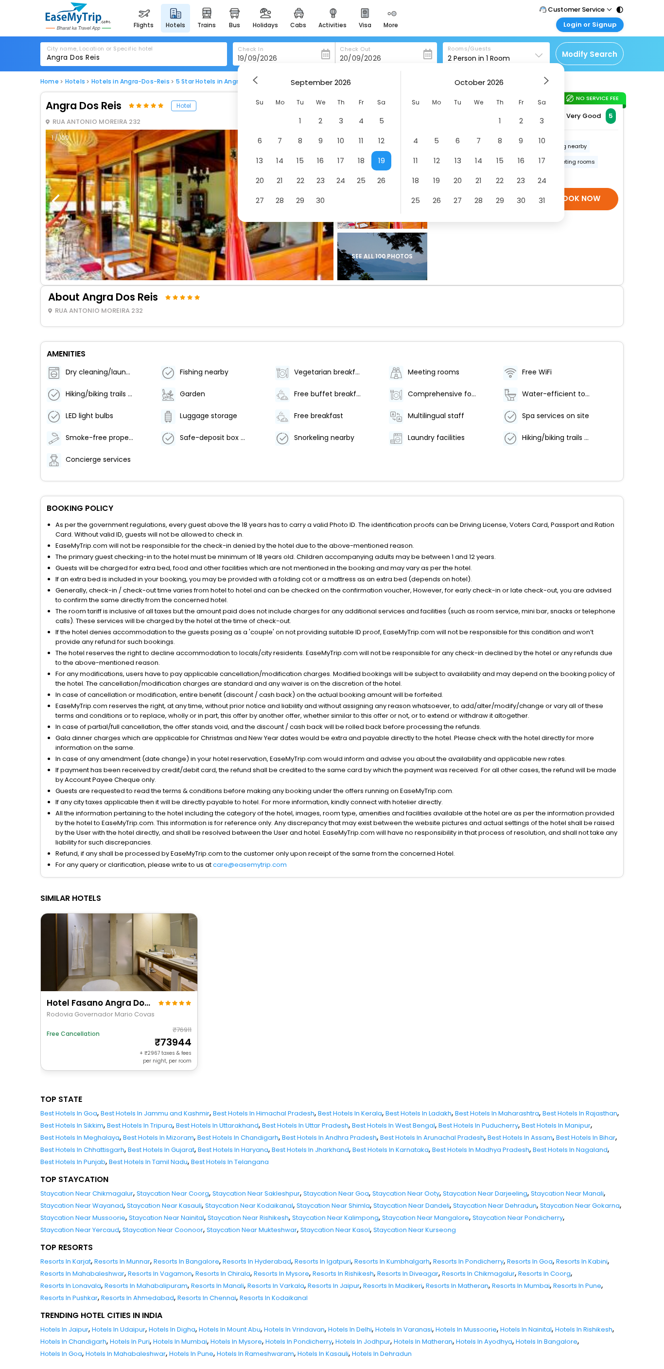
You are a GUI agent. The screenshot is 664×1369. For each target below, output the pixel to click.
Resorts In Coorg (544, 1273)
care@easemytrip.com (250, 864)
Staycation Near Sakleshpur (256, 1193)
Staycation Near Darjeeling (485, 1193)
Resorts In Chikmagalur (478, 1273)
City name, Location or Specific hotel (100, 48)
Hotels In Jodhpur (362, 1341)
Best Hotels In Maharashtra (497, 1113)
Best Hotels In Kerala (350, 1113)
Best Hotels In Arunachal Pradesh (432, 1137)
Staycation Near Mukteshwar (252, 1229)
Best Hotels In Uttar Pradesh (305, 1125)
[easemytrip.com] (78, 28)
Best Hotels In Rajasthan (579, 1113)
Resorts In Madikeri (392, 1285)
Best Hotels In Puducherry (478, 1125)
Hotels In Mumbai (180, 1341)
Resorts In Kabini (582, 1261)
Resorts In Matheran (457, 1285)
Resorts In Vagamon (160, 1273)
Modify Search (589, 54)
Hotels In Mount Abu (230, 1329)
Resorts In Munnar (122, 1261)
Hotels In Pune (191, 1353)
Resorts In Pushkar (69, 1297)
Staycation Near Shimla (333, 1205)
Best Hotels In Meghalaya (80, 1137)
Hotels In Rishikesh (583, 1329)
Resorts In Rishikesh (343, 1273)
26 (381, 180)
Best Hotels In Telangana (230, 1161)
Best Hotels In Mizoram (158, 1137)
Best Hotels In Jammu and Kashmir (155, 1113)
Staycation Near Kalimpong (335, 1217)
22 (300, 180)
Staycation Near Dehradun (495, 1205)
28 (280, 200)
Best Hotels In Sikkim (72, 1125)
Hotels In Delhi (350, 1329)
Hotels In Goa (61, 1353)
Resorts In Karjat (65, 1261)
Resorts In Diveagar (407, 1273)
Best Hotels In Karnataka (390, 1149)
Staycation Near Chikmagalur (86, 1193)
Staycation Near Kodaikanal (249, 1205)
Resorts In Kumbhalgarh (392, 1261)
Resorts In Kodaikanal (274, 1297)
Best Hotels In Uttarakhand (217, 1125)
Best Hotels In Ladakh (418, 1113)
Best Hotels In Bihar (585, 1137)
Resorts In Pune (577, 1285)
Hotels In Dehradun (382, 1353)
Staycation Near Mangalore (425, 1217)
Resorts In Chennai (206, 1297)
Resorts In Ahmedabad (137, 1297)
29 (300, 200)
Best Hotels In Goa (68, 1113)
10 (340, 140)
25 (361, 180)
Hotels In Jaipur (64, 1329)
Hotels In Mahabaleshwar (126, 1353)
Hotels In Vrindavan (294, 1329)
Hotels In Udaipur (118, 1329)
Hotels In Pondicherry (298, 1341)
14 (279, 160)
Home (49, 82)
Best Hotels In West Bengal (393, 1125)
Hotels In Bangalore (546, 1341)
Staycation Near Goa (336, 1193)
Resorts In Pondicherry (468, 1261)
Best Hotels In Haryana (233, 1149)
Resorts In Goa (530, 1261)
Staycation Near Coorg (173, 1193)
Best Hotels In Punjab (72, 1161)
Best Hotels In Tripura (140, 1125)
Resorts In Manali (217, 1285)
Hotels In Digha (172, 1329)
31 (542, 200)
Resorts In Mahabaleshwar (82, 1273)
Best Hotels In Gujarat (161, 1149)
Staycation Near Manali (567, 1193)
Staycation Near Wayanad (81, 1205)
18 (361, 160)
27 (260, 200)
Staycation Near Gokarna (580, 1205)
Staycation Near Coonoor (162, 1229)
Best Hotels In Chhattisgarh (82, 1149)
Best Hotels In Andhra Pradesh (329, 1137)
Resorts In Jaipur (334, 1285)
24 (340, 180)
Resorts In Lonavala (70, 1285)
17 (340, 160)
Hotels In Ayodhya (484, 1341)
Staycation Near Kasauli (164, 1205)
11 (361, 140)
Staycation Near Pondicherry (517, 1217)
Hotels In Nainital (526, 1329)
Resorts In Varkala (275, 1285)
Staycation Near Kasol (335, 1229)
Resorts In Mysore (281, 1273)
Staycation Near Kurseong (414, 1229)
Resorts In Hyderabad (257, 1261)
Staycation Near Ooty (405, 1193)
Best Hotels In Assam (520, 1137)
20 (260, 180)
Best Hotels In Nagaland (570, 1149)
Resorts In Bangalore (186, 1261)
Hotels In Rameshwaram (255, 1353)
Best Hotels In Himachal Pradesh (264, 1113)
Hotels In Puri (130, 1341)
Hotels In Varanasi (403, 1329)
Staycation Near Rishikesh (248, 1217)
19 (381, 160)
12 (381, 140)
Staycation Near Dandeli (411, 1205)
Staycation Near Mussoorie (82, 1217)
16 (320, 160)
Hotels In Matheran (423, 1341)
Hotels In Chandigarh (73, 1341)
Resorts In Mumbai (521, 1285)
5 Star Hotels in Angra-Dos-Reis (225, 82)
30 (320, 200)
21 (280, 180)
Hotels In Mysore (236, 1341)
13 (259, 160)
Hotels (75, 82)
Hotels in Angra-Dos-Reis (130, 82)
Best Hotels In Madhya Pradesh (480, 1149)
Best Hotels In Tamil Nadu (148, 1161)
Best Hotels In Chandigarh (238, 1137)
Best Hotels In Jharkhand (310, 1149)
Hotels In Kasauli (323, 1353)
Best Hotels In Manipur (556, 1125)
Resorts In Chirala (222, 1273)
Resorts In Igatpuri (323, 1261)
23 (320, 180)
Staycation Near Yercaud (79, 1229)
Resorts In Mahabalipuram (146, 1285)
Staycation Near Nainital (166, 1217)
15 (300, 160)
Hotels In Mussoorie (466, 1329)
